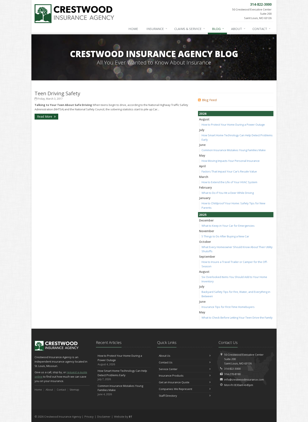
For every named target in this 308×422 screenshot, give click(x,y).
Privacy (89, 416)
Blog (218, 28)
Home (133, 29)
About (238, 28)
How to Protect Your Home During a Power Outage (233, 124)
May (202, 155)
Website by (123, 416)
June (202, 145)
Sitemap (74, 389)
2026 (203, 113)
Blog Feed (209, 100)
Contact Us (165, 362)
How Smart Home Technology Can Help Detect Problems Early (122, 375)
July (201, 130)
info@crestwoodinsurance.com (244, 379)
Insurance (156, 28)
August (204, 119)
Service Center (168, 369)
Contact (261, 28)
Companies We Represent (175, 389)
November (206, 231)
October (205, 242)
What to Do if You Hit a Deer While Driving (228, 193)
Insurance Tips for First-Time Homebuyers (228, 307)
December (206, 220)
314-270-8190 (232, 374)
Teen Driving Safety (57, 93)
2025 (203, 214)
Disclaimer (103, 416)
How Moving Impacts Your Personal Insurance (231, 161)
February (205, 187)
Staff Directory (168, 396)
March (203, 177)
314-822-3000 (232, 369)
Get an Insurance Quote (174, 382)
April (202, 166)
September (207, 257)
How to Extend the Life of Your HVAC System (229, 182)
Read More (45, 116)
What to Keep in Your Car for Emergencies (228, 226)
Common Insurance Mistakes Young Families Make (234, 150)
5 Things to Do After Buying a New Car (225, 236)
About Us (164, 356)
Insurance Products (171, 375)
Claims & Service (189, 28)
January (205, 198)
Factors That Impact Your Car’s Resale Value (229, 171)
